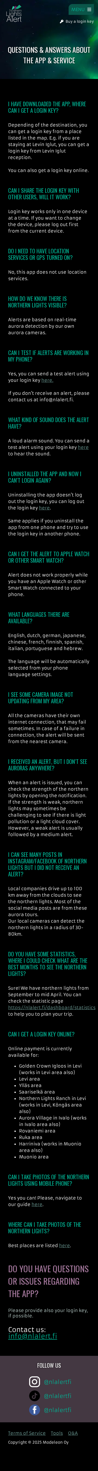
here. (47, 380)
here (83, 447)
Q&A (73, 1433)
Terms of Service (27, 1433)
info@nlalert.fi (32, 1336)
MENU (79, 9)
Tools (57, 1433)
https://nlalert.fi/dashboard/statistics (52, 1007)
